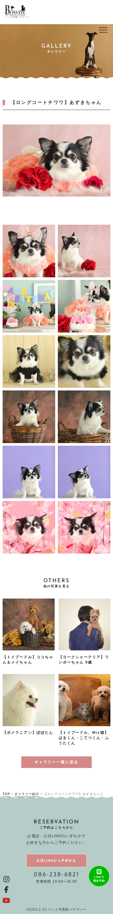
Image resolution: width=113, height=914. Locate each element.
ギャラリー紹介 (26, 794)
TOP (6, 794)
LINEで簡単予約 (99, 879)
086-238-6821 (56, 874)
